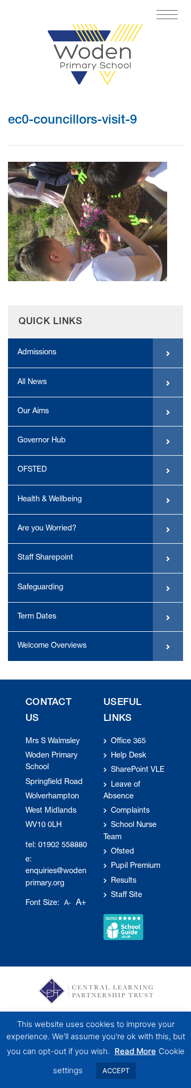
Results (123, 881)
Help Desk (128, 756)
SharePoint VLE (137, 770)
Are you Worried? (47, 529)
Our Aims (33, 411)
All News (32, 382)
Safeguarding (40, 587)
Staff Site (126, 895)
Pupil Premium (135, 866)
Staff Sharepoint (45, 558)
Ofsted (122, 852)
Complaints (130, 811)
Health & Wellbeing (50, 499)
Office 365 (128, 741)
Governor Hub (42, 441)
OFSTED (32, 470)
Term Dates (37, 617)
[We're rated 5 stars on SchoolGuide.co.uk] (123, 927)
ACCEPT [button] (115, 1070)
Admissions (37, 352)
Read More (135, 1051)
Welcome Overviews (52, 646)
